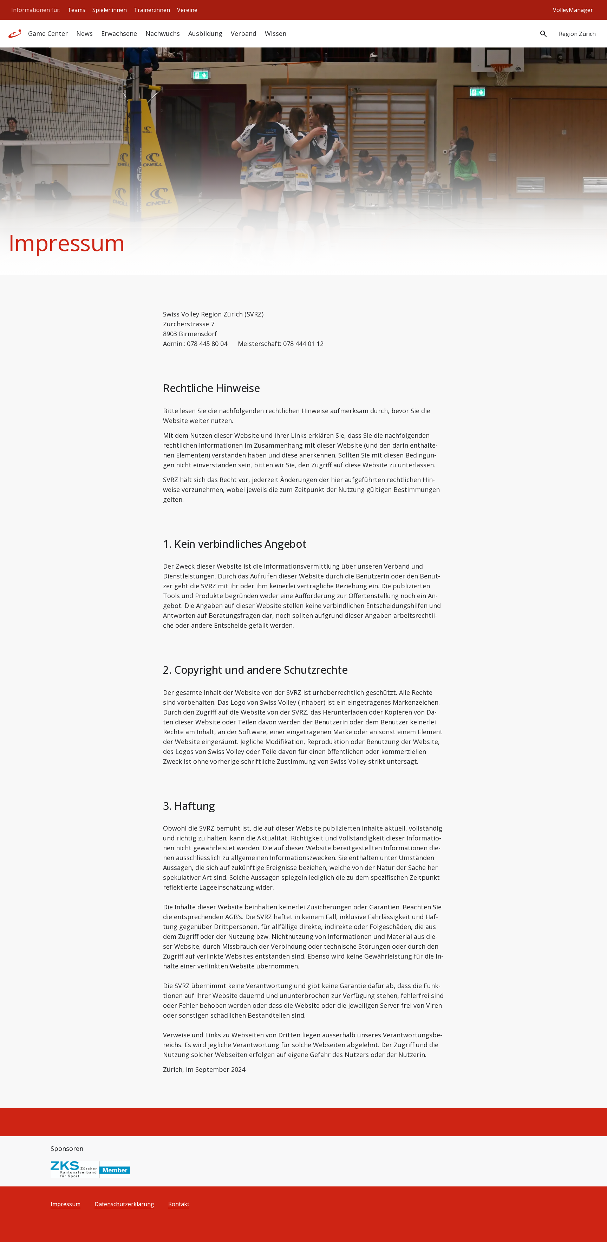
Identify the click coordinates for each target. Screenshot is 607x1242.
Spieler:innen (109, 10)
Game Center (48, 33)
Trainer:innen (152, 10)
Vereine (187, 10)
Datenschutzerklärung (124, 1204)
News (84, 33)
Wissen (275, 33)
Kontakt (178, 1204)
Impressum (65, 1204)
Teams (76, 10)
